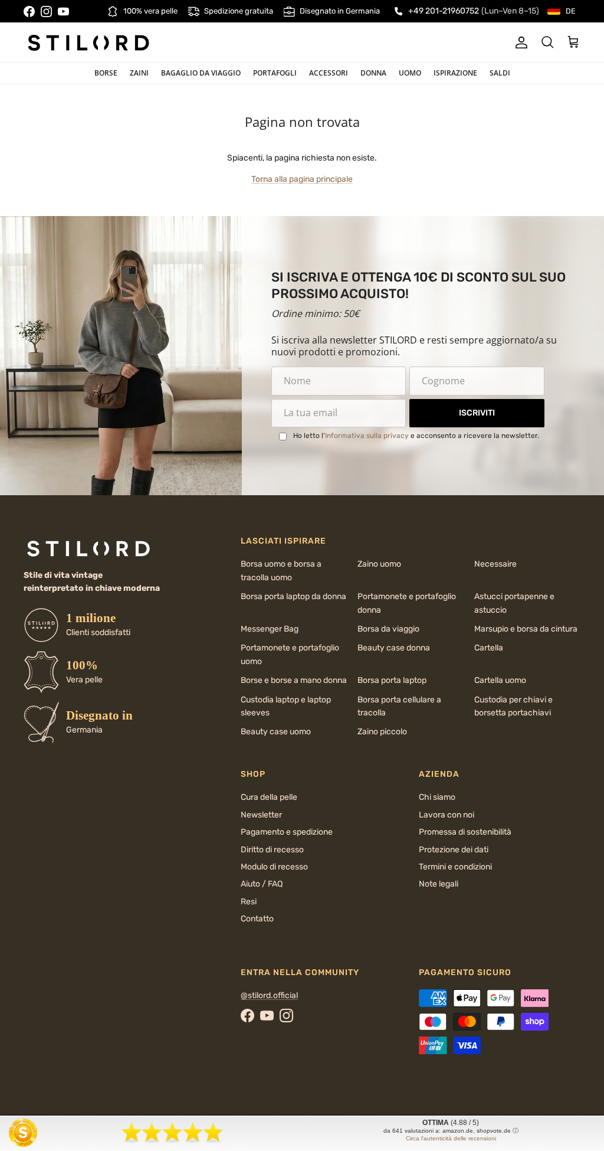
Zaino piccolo (382, 732)
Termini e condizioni (455, 867)
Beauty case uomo (276, 732)
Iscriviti (477, 413)
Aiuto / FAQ (262, 884)
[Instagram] (46, 11)
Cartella (488, 648)
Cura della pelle (269, 797)
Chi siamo (437, 797)
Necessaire (495, 564)
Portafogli (275, 73)
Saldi (500, 73)
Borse (105, 73)
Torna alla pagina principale (302, 179)
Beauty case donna (393, 648)
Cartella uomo (500, 680)
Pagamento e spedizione (287, 832)
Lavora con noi (446, 815)
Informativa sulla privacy (367, 435)
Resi (249, 902)
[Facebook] (29, 11)
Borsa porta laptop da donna (293, 596)
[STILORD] (88, 42)
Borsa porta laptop (391, 680)
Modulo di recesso (274, 867)
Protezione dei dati (453, 850)
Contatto (257, 919)
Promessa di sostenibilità (465, 832)
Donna (373, 73)
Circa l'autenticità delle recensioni (451, 1138)
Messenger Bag (269, 629)
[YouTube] (63, 11)
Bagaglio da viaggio (201, 73)
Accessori (328, 73)
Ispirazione (455, 73)
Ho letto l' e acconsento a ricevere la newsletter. (416, 435)
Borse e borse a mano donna (294, 680)
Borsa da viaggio (388, 629)
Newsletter (261, 815)
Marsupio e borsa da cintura (525, 629)
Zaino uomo (379, 564)
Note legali (438, 884)
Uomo (410, 73)
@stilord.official (269, 995)
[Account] (519, 42)
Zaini (139, 73)
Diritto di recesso (272, 850)
